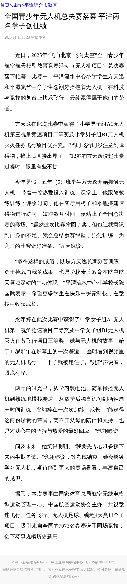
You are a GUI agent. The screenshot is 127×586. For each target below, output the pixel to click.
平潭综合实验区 (40, 5)
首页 (4, 5)
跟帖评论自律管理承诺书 (21, 569)
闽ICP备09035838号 (100, 562)
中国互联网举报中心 (67, 562)
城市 (17, 5)
